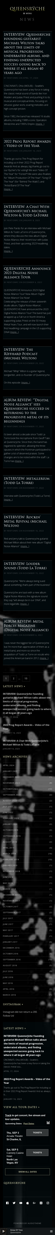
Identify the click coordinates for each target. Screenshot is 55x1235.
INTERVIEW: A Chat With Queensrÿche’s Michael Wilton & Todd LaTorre (26, 211)
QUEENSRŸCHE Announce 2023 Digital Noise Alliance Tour (27, 273)
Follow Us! (8, 1015)
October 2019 (10, 830)
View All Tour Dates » (22, 1107)
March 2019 (9, 853)
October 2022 (10, 789)
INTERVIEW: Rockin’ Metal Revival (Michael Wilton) (25, 521)
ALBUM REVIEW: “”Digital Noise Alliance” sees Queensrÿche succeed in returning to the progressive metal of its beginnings (26, 410)
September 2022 (12, 794)
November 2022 (11, 783)
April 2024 (8, 765)
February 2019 (11, 859)
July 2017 (8, 918)
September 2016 (12, 959)
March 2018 (9, 889)
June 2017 (8, 924)
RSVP (37, 1140)
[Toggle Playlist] (51, 1231)
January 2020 (10, 824)
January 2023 (10, 771)
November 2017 (11, 900)
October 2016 (10, 953)
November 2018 (11, 871)
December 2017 (11, 895)
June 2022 (8, 812)
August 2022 (10, 800)
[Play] (3, 1231)
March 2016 (9, 995)
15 (27, 678)
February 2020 (11, 818)
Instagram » (13, 1004)
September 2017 (12, 912)
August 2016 (10, 965)
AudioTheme (34, 1223)
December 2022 (11, 777)
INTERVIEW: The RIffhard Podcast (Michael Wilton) (21, 354)
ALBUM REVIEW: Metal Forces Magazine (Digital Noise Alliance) (26, 625)
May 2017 (8, 930)
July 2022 (8, 806)
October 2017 (10, 906)
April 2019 (8, 847)
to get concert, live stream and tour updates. (25, 1117)
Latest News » (14, 686)
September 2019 (12, 836)
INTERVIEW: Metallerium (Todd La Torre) (26, 480)
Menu (29, 13)
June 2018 (8, 877)
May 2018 (8, 883)
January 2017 (10, 942)
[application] (27, 1231)
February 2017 (11, 936)
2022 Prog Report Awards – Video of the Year (27, 143)
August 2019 (10, 842)
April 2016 (8, 989)
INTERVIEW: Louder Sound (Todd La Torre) (25, 566)
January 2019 (10, 865)
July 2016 (8, 971)
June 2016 (8, 977)
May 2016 (8, 983)
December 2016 (11, 947)
